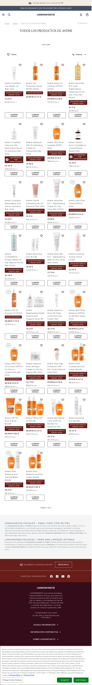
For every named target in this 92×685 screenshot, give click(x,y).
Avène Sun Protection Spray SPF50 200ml (34, 86)
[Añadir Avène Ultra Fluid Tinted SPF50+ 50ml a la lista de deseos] (84, 182)
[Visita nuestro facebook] (51, 576)
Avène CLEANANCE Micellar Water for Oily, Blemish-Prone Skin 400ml (14, 260)
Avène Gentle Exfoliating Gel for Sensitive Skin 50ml (35, 203)
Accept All (64, 680)
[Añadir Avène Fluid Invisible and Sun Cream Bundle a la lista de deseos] (84, 345)
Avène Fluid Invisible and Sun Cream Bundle (77, 366)
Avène (15, 23)
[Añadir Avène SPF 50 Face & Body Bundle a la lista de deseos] (20, 400)
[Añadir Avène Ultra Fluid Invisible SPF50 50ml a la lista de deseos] (63, 124)
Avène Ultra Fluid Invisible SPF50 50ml (55, 145)
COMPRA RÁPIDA (14, 115)
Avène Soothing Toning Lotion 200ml (76, 257)
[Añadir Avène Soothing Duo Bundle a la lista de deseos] (84, 400)
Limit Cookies (81, 680)
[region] (46, 665)
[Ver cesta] (87, 14)
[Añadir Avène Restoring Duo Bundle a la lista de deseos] (41, 236)
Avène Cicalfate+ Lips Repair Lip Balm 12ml (13, 86)
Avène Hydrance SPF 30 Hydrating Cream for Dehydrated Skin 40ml (34, 148)
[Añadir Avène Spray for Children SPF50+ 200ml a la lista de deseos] (63, 65)
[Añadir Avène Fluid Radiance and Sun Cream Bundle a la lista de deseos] (41, 453)
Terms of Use (29, 675)
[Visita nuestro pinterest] (69, 576)
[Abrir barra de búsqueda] (9, 14)
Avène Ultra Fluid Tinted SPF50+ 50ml (77, 203)
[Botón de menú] (3, 14)
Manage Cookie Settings (12, 680)
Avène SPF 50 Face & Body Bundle (11, 421)
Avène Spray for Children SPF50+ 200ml (55, 86)
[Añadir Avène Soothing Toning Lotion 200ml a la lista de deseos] (84, 236)
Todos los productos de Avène (46, 31)
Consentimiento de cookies (46, 613)
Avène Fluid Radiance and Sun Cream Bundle (34, 474)
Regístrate (63, 565)
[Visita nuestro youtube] (63, 576)
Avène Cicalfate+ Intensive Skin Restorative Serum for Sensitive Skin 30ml (13, 148)
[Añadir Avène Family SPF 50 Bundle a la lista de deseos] (41, 400)
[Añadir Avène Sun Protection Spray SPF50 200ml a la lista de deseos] (41, 65)
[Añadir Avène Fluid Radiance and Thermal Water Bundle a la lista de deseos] (20, 453)
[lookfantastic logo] (46, 14)
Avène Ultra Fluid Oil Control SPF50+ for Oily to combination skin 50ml (14, 369)
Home (7, 23)
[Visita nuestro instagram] (57, 576)
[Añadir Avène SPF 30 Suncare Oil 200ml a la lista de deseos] (20, 292)
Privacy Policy (15, 675)
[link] (81, 14)
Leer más (46, 45)
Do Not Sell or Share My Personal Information (46, 616)
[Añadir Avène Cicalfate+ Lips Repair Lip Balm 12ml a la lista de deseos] (20, 65)
